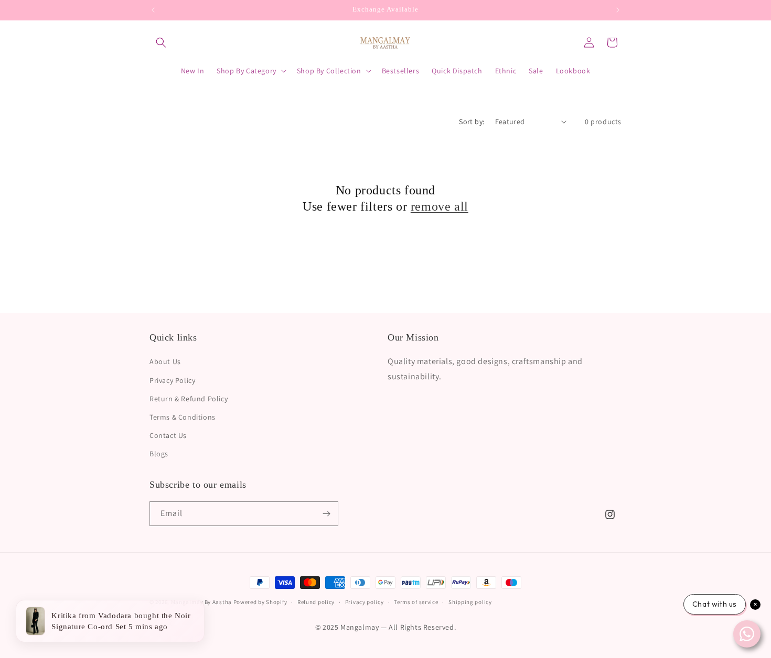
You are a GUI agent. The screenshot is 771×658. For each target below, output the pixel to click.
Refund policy (316, 602)
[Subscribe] (326, 513)
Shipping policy (470, 602)
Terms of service (416, 602)
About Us (165, 361)
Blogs (158, 453)
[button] (161, 42)
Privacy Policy (172, 380)
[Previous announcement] (153, 10)
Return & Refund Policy (188, 398)
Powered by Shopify (260, 602)
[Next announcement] (617, 10)
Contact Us (168, 435)
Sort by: (471, 121)
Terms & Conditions (182, 416)
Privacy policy (364, 602)
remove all (439, 206)
